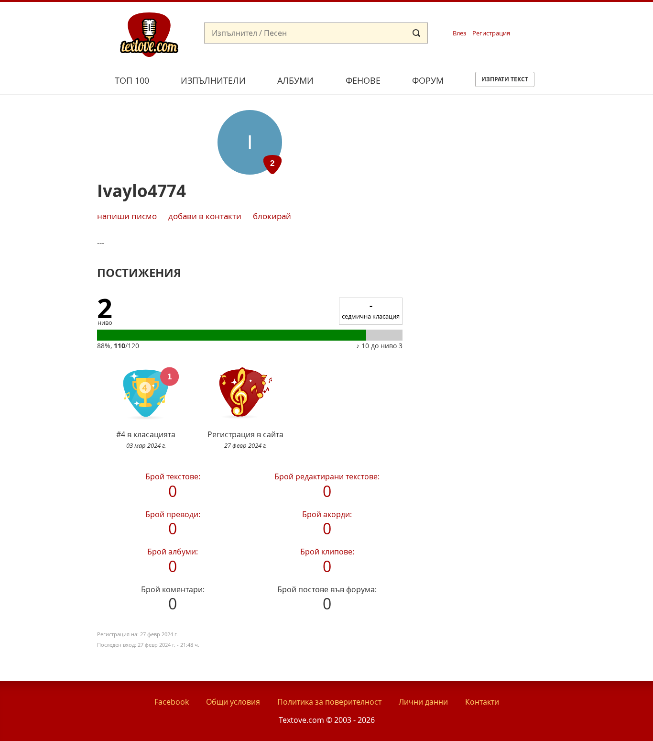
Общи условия (233, 702)
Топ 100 (132, 80)
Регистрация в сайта (245, 439)
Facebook (171, 702)
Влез (459, 33)
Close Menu (559, 17)
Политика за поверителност (329, 702)
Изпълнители (213, 80)
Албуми (295, 80)
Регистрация (491, 33)
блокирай (272, 216)
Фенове (363, 80)
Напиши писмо (127, 216)
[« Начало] (149, 33)
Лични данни (423, 702)
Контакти (482, 702)
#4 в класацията (145, 439)
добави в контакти (204, 216)
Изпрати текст (504, 79)
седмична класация (371, 310)
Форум (428, 80)
